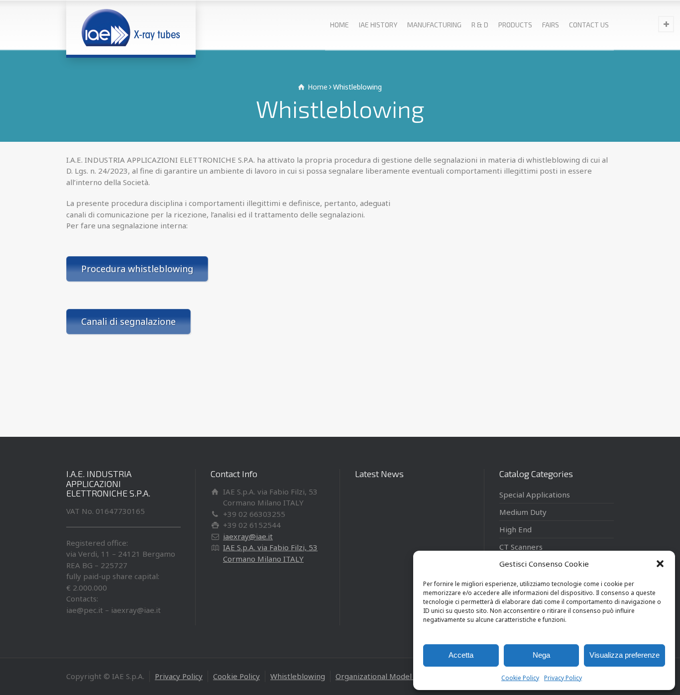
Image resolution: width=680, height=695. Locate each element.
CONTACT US (589, 24)
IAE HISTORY (378, 24)
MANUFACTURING (434, 24)
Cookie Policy (520, 678)
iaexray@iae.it (248, 536)
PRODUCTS (515, 24)
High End (515, 529)
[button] (660, 564)
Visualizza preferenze (624, 655)
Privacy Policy (563, 678)
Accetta (461, 655)
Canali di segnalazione (128, 321)
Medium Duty (523, 512)
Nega (541, 655)
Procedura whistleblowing (137, 269)
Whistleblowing (297, 676)
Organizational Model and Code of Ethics (407, 676)
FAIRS (550, 24)
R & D (479, 24)
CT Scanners (521, 547)
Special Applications (534, 494)
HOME (339, 24)
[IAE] (131, 27)
